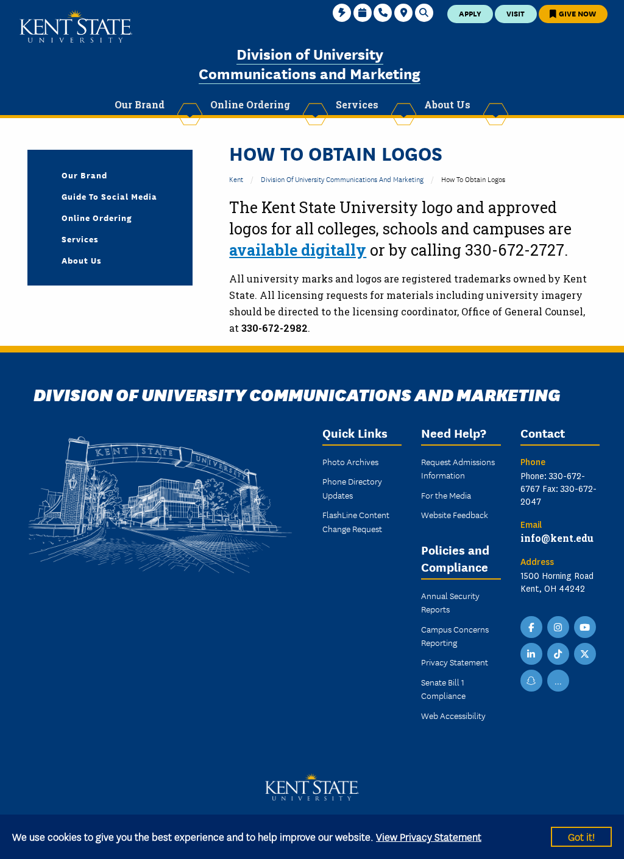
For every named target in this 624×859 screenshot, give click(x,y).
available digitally (297, 250)
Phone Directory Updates (352, 487)
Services (80, 238)
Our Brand (84, 174)
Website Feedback (454, 514)
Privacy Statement (454, 661)
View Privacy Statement (428, 836)
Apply (470, 13)
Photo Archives (350, 461)
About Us (82, 259)
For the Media (446, 495)
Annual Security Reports (450, 602)
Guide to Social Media (109, 196)
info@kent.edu (557, 537)
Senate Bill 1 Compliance (443, 688)
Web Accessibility (453, 715)
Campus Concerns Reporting (455, 635)
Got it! (581, 836)
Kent (236, 178)
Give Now (576, 13)
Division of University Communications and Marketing (309, 63)
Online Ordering (97, 217)
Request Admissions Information (458, 468)
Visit (515, 13)
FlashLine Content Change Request (355, 521)
